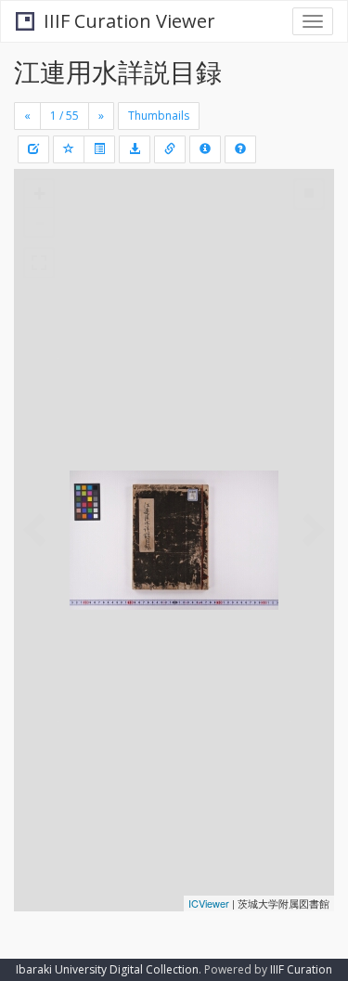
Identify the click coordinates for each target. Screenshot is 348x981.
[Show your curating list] (99, 149)
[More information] (170, 149)
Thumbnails (158, 115)
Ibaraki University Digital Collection (107, 969)
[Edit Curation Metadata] (33, 149)
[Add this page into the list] (68, 149)
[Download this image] (134, 149)
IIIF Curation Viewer (129, 20)
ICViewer (208, 903)
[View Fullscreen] (39, 263)
